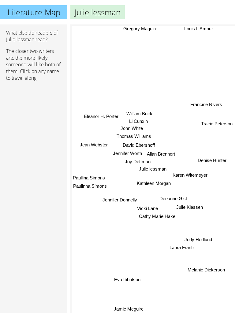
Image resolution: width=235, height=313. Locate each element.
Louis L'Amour (198, 28)
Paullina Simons (89, 177)
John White (132, 128)
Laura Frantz (182, 247)
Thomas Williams (134, 136)
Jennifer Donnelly (120, 200)
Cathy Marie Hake (158, 216)
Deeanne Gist (173, 198)
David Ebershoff (139, 145)
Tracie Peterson (217, 123)
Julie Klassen (189, 207)
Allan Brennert (161, 153)
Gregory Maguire (140, 28)
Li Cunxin (138, 121)
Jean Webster (94, 144)
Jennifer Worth (127, 153)
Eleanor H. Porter (101, 116)
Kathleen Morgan (154, 183)
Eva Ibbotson (127, 279)
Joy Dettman (138, 161)
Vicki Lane (147, 208)
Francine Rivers (206, 104)
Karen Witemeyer (190, 175)
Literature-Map (33, 12)
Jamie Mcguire (129, 308)
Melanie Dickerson (206, 269)
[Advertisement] (33, 118)
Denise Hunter (212, 160)
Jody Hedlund (198, 239)
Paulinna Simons (90, 186)
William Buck (139, 113)
